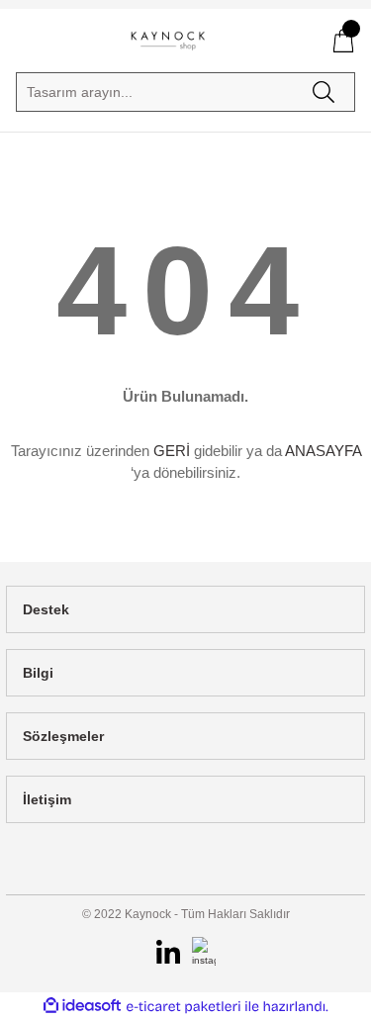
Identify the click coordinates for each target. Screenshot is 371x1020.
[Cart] (343, 40)
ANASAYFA (323, 450)
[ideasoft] (82, 1006)
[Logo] (168, 40)
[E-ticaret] (183, 1006)
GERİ (171, 450)
